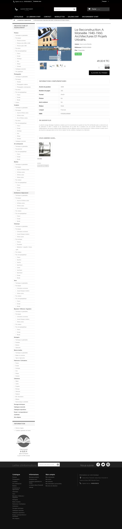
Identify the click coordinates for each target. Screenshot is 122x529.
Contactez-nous (37, 1)
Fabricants (17, 347)
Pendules (17, 342)
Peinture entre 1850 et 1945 (23, 43)
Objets (17, 381)
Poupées (17, 386)
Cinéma (17, 102)
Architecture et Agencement (21, 192)
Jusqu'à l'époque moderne (23, 234)
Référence (78, 47)
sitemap (31, 487)
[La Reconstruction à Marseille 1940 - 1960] (43, 66)
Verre (15, 280)
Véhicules (17, 391)
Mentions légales (19, 428)
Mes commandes (50, 477)
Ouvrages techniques (19, 404)
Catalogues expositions (20, 409)
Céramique (17, 223)
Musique (17, 389)
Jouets (17, 383)
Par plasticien (18, 149)
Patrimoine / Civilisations (20, 360)
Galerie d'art (73, 17)
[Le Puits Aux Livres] (31, 9)
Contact (47, 17)
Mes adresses (49, 481)
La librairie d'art (34, 17)
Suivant (65, 66)
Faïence (19, 242)
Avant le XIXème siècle (22, 112)
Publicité (17, 394)
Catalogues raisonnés (20, 69)
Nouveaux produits (34, 477)
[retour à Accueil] (14, 20)
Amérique (19, 58)
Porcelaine (19, 244)
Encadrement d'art (90, 17)
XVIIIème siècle (21, 172)
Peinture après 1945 (22, 45)
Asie (18, 61)
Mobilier (16, 162)
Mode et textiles (18, 350)
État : (76, 50)
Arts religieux (17, 417)
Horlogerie (16, 337)
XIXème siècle (20, 115)
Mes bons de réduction (51, 485)
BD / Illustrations (19, 396)
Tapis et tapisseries (20, 358)
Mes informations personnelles (54, 483)
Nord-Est (19, 260)
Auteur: (77, 44)
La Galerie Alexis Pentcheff (36, 485)
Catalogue (18, 17)
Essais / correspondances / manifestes (21, 413)
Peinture (16, 32)
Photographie (17, 74)
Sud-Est (19, 262)
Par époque (18, 38)
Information (19, 424)
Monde (18, 100)
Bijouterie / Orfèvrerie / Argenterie (22, 309)
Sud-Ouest (19, 270)
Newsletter (60, 17)
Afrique (18, 63)
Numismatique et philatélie (21, 401)
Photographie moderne (22, 84)
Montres (17, 345)
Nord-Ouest (19, 265)
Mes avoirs (48, 479)
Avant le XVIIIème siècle (23, 169)
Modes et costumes (20, 355)
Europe (18, 56)
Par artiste (17, 48)
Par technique (18, 239)
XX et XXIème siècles (22, 118)
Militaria (17, 399)
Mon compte (50, 474)
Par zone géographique (20, 51)
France (18, 53)
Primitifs (19, 82)
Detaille (39, 158)
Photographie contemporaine (24, 87)
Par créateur (18, 180)
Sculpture (16, 105)
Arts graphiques (19, 71)
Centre (18, 267)
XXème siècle (20, 177)
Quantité (107, 65)
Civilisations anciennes (22, 231)
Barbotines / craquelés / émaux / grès (24, 248)
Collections (17, 378)
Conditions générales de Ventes (23, 430)
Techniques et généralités (21, 35)
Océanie (19, 66)
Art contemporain (18, 143)
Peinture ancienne (21, 40)
